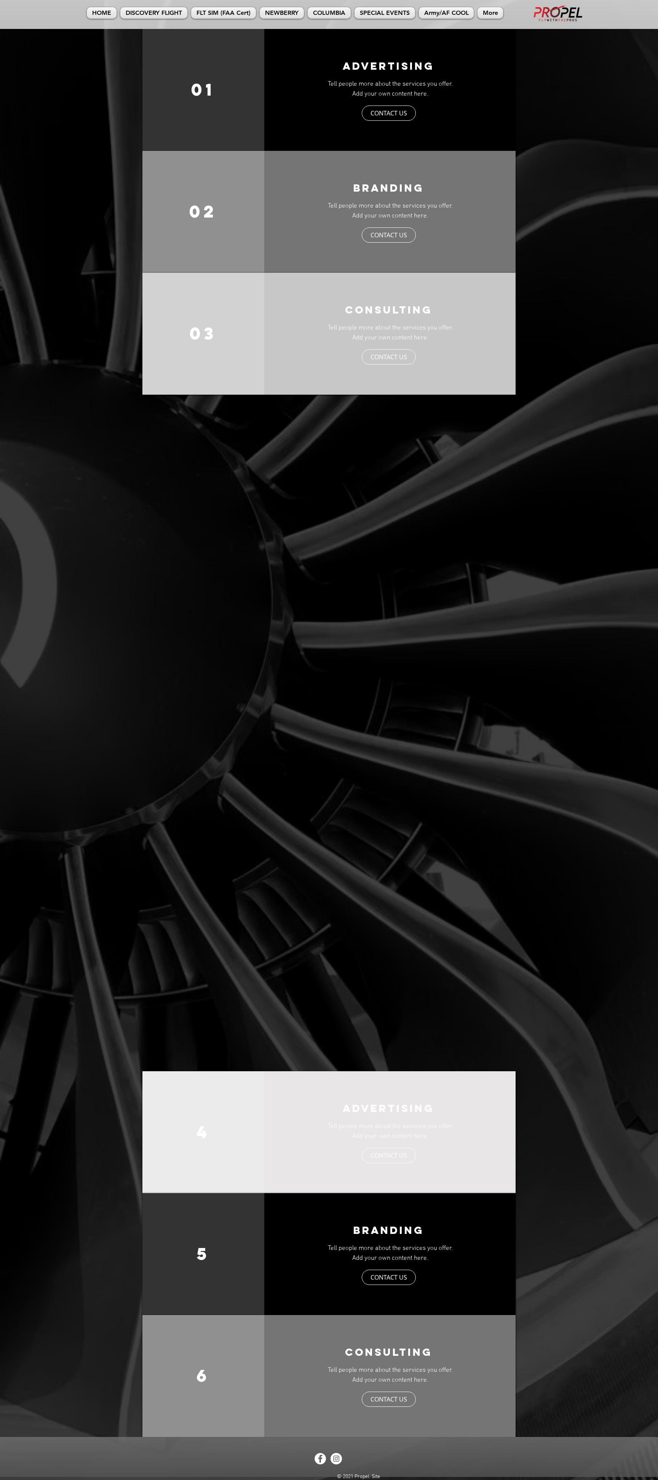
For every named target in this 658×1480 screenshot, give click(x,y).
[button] (389, 113)
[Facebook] (320, 1458)
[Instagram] (336, 1458)
